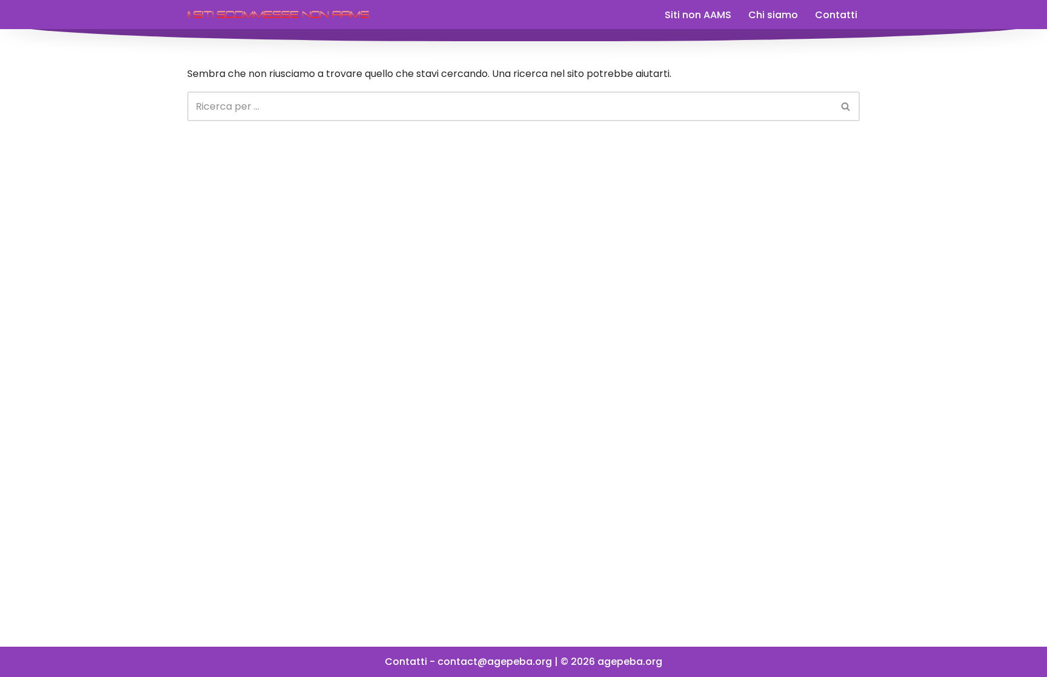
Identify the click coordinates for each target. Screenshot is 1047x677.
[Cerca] (846, 106)
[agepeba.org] (278, 14)
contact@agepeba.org (494, 662)
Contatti (836, 15)
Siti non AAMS (698, 15)
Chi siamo (773, 15)
